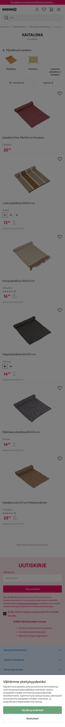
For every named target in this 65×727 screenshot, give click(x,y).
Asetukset (32, 718)
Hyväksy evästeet (33, 710)
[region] (32, 701)
